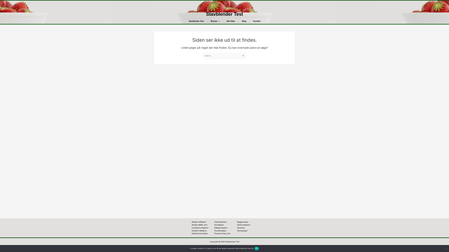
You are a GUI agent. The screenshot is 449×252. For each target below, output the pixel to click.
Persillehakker (220, 231)
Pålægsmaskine (220, 228)
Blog (244, 21)
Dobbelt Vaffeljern (199, 231)
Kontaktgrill (219, 225)
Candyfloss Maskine (200, 228)
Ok (257, 248)
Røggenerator (242, 222)
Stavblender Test (196, 21)
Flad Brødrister (220, 222)
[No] (446, 248)
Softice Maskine (243, 225)
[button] (215, 21)
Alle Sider (230, 21)
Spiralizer (241, 228)
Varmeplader (242, 231)
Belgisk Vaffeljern (199, 222)
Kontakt (256, 21)
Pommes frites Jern (222, 233)
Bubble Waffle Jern (199, 225)
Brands (214, 21)
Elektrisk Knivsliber (200, 233)
